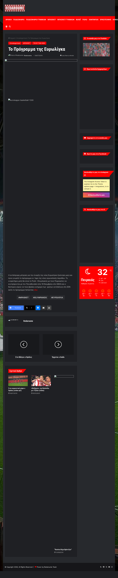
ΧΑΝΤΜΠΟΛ (93, 20)
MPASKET (24, 297)
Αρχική (12, 38)
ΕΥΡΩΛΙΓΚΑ (57, 297)
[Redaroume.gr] (15, 8)
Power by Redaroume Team (47, 567)
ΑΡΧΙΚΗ (9, 20)
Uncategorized (21, 38)
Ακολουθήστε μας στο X (96, 210)
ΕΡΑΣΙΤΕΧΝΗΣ (105, 20)
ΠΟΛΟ (84, 20)
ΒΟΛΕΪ (78, 20)
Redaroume (28, 55)
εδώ (35, 290)
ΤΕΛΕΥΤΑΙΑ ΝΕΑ (39, 43)
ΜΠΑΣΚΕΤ (52, 20)
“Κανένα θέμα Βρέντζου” (63, 549)
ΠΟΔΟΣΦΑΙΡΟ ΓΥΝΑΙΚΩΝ (36, 20)
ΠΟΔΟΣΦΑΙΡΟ (18, 20)
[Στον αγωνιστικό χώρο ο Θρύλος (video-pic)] (18, 380)
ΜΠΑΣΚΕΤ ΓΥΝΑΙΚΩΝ (65, 20)
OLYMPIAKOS (40, 297)
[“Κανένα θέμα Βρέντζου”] (64, 461)
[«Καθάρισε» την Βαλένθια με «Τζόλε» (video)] (41, 380)
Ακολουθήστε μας (97, 195)
